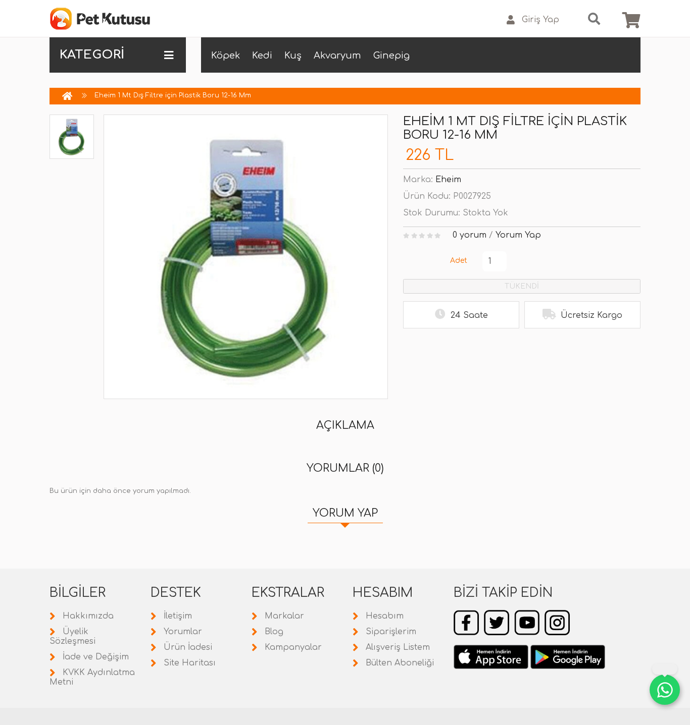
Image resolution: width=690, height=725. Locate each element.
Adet (458, 260)
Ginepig (391, 55)
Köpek (225, 55)
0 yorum (469, 235)
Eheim (448, 179)
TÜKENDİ (522, 286)
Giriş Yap (540, 19)
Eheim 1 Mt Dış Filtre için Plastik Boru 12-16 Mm (172, 95)
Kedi (262, 55)
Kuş (293, 55)
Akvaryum (337, 55)
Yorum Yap (518, 235)
